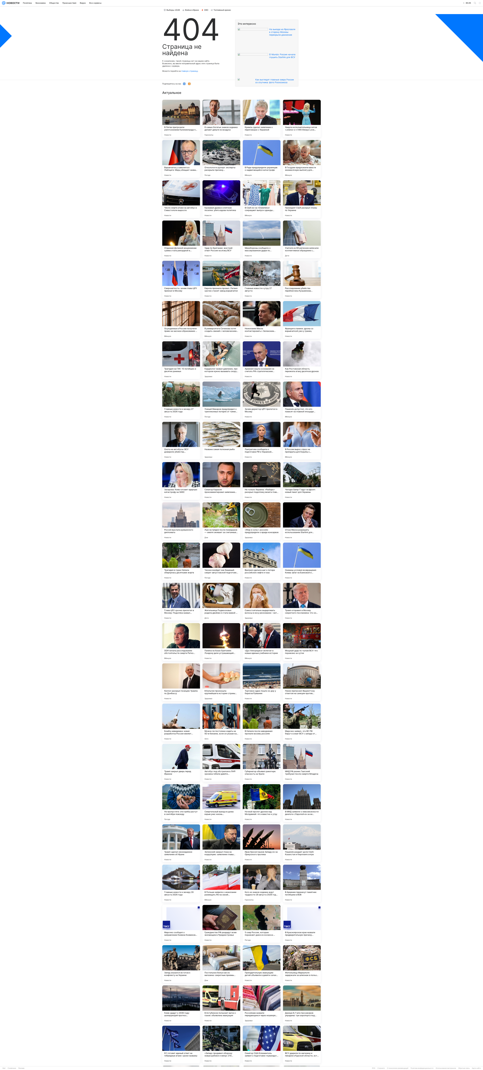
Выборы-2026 (173, 10)
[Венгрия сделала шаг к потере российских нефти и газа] (261, 561)
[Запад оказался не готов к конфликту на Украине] (181, 964)
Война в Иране (192, 10)
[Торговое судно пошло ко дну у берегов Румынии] (261, 682)
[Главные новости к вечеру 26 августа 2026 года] (181, 883)
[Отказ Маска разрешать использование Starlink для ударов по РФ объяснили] (302, 521)
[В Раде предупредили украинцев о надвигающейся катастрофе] (261, 159)
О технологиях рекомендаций (397, 1068)
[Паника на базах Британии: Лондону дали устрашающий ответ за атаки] (221, 642)
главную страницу (189, 71)
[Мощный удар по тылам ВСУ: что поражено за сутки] (302, 642)
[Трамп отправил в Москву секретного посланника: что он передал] (302, 602)
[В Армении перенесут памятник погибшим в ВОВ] (302, 883)
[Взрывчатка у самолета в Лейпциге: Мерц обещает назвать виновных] (181, 159)
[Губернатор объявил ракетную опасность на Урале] (261, 763)
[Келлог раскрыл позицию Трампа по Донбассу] (181, 682)
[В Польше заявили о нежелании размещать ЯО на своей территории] (221, 883)
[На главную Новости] (12, 3)
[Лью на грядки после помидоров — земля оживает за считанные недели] (221, 521)
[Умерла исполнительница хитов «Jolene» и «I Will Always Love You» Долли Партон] (302, 119)
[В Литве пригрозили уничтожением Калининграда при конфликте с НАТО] (181, 119)
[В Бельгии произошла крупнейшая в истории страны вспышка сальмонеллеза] (221, 682)
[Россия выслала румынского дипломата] (181, 521)
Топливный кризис (222, 10)
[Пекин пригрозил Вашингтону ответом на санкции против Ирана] (302, 682)
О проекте (381, 1068)
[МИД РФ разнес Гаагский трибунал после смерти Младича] (302, 763)
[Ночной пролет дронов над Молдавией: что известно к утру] (261, 803)
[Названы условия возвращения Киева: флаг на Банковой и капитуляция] (302, 561)
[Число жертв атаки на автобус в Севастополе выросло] (181, 199)
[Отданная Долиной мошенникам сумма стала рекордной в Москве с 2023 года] (181, 239)
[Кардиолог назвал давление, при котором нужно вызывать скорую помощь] (221, 360)
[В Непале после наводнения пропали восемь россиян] (261, 722)
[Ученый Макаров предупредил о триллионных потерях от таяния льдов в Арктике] (221, 400)
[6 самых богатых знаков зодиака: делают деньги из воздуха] (221, 119)
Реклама (21, 1068)
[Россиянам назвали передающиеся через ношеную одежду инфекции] (261, 1004)
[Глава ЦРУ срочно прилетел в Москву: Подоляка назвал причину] (181, 602)
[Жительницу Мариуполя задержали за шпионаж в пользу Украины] (302, 964)
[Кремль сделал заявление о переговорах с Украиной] (261, 119)
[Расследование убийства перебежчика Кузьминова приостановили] (302, 280)
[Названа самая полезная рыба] (221, 441)
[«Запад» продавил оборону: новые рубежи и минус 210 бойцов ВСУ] (221, 1044)
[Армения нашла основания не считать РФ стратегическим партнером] (261, 360)
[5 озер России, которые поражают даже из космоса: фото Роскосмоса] (261, 924)
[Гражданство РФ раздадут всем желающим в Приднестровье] (221, 924)
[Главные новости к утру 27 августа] (261, 280)
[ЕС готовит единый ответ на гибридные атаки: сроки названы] (181, 1044)
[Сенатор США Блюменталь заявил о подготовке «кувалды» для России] (261, 1044)
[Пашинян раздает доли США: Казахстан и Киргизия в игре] (302, 843)
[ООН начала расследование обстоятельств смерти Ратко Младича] (181, 642)
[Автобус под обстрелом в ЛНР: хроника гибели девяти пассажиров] (221, 763)
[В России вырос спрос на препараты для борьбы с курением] (302, 441)
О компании (12, 1068)
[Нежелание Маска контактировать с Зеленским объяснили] (261, 320)
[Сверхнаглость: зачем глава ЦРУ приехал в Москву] (181, 280)
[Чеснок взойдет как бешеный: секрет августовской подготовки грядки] (221, 561)
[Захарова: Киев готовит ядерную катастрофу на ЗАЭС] (181, 481)
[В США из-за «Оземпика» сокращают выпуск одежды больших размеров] (261, 199)
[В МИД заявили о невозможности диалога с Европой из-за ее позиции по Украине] (302, 803)
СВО (206, 10)
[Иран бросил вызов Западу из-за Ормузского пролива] (261, 843)
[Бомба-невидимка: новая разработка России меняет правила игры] (181, 722)
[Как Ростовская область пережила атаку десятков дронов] (302, 360)
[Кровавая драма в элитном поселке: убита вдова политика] (221, 199)
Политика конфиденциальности (422, 1068)
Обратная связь (464, 1068)
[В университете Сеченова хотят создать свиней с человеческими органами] (221, 320)
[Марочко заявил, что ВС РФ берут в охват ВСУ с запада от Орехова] (302, 722)
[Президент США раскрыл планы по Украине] (302, 199)
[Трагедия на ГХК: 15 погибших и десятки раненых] (181, 360)
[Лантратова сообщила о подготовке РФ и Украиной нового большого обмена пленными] (261, 441)
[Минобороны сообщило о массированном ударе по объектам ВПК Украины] (261, 239)
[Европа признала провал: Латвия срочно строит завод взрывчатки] (221, 280)
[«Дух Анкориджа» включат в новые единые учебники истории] (261, 642)
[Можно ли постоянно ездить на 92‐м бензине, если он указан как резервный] (221, 722)
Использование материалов (446, 1068)
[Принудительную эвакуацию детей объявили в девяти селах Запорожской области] (261, 964)
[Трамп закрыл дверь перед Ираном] (181, 763)
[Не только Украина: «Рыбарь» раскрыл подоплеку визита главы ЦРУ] (261, 481)
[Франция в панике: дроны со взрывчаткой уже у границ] (302, 320)
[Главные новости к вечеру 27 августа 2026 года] (181, 400)
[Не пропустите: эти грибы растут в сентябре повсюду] (181, 803)
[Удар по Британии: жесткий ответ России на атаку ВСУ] (221, 239)
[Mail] (4, 3)
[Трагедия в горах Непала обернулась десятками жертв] (181, 561)
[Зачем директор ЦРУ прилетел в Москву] (261, 400)
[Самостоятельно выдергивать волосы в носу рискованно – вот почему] (261, 602)
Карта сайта (476, 1068)
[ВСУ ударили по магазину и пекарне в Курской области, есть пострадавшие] (302, 1044)
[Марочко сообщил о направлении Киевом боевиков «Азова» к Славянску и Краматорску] (181, 924)
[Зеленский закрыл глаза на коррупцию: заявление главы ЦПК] (221, 843)
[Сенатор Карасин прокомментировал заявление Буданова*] (221, 481)
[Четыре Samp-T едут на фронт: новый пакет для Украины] (302, 481)
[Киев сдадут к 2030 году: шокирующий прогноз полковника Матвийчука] (181, 1004)
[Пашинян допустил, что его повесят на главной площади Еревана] (302, 400)
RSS (373, 1068)
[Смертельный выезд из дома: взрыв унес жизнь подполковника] (221, 803)
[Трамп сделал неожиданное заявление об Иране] (181, 843)
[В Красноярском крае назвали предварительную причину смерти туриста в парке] (302, 924)
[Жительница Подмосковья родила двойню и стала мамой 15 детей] (221, 602)
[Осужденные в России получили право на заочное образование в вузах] (181, 320)
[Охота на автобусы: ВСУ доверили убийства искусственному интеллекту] (181, 441)
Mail (4, 1068)
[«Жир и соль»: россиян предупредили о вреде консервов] (261, 521)
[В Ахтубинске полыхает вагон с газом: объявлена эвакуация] (221, 1004)
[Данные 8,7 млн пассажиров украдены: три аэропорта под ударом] (302, 1004)
